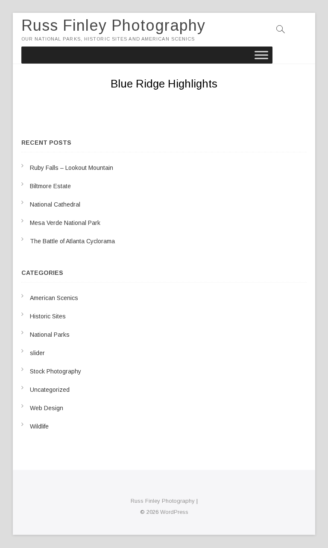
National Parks (50, 334)
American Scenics (54, 297)
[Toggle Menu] (261, 55)
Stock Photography (55, 371)
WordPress (174, 512)
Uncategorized (50, 389)
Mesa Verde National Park (65, 222)
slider (37, 353)
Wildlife (39, 426)
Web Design (46, 408)
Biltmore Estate (50, 186)
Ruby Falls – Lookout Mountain (71, 167)
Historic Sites (48, 316)
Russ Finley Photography (113, 25)
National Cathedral (55, 204)
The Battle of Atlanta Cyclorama (72, 241)
